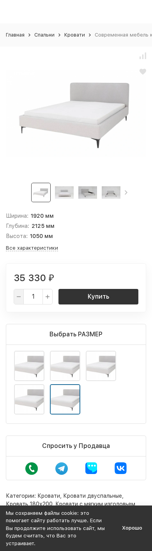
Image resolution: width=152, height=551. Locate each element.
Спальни (44, 35)
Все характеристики (32, 248)
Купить (98, 296)
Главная (15, 35)
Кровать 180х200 (29, 504)
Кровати (74, 35)
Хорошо (132, 528)
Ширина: (17, 216)
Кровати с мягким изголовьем (95, 504)
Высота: (17, 236)
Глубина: (17, 226)
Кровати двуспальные (92, 496)
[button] (126, 192)
